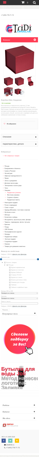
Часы (6, 188)
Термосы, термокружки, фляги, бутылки (17, 222)
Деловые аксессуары (11, 183)
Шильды (7, 215)
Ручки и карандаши (11, 205)
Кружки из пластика (17, 270)
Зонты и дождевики (11, 180)
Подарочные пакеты (13, 200)
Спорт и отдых (9, 207)
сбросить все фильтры (19, 254)
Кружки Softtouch (16, 272)
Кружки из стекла (16, 277)
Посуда (7, 166)
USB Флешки (9, 229)
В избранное (11, 124)
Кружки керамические (18, 267)
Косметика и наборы (11, 217)
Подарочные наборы (11, 236)
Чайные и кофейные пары (19, 287)
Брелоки (7, 224)
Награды (7, 234)
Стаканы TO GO (16, 275)
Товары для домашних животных (15, 246)
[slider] (38, 259)
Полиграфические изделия (13, 232)
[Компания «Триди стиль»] (19, 28)
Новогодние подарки (11, 202)
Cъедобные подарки (11, 241)
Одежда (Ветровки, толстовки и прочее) (17, 210)
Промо (7, 178)
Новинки (7, 244)
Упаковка (7, 190)
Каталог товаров (11, 262)
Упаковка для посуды (18, 282)
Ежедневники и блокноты (12, 168)
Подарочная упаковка (14, 192)
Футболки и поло (10, 212)
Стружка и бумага (12, 197)
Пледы (7, 227)
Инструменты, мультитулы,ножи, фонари (18, 219)
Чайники (13, 285)
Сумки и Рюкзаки (10, 171)
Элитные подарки (10, 239)
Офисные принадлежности (13, 176)
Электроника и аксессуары (13, 185)
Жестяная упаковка (13, 195)
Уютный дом (8, 173)
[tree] (19, 275)
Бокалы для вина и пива (19, 280)
